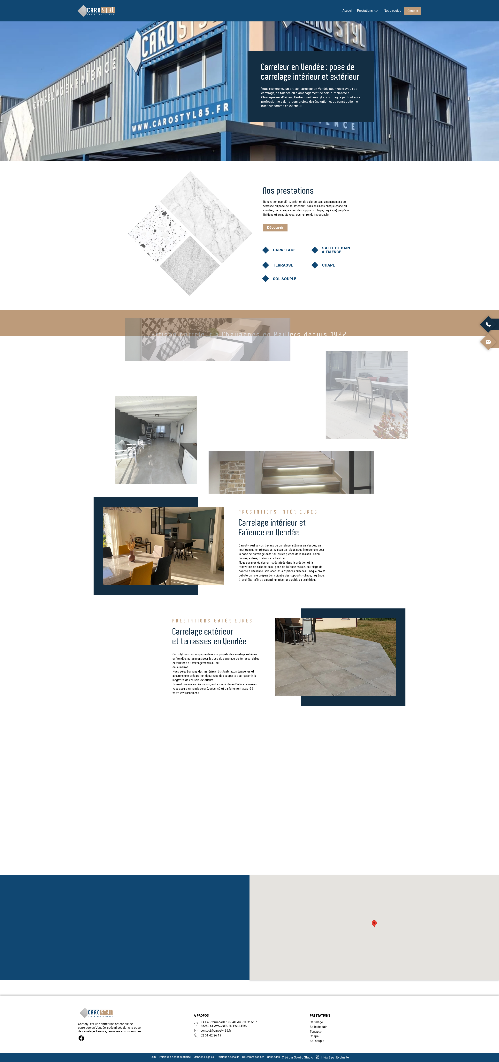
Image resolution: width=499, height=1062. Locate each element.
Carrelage (316, 1022)
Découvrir (275, 227)
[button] (374, 924)
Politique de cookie (228, 1056)
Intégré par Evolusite (335, 1057)
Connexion (273, 1056)
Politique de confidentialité (175, 1056)
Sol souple (317, 1041)
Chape (314, 1036)
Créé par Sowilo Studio (297, 1057)
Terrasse (315, 1031)
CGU (153, 1056)
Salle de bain (318, 1027)
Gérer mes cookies (253, 1056)
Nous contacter (122, 941)
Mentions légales (204, 1056)
